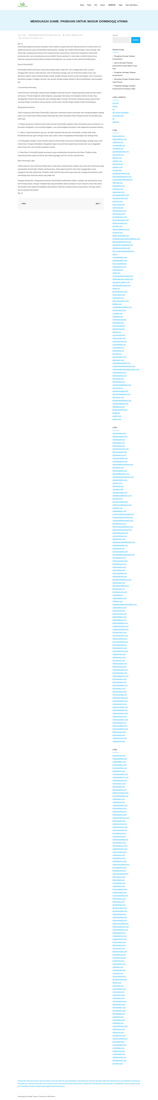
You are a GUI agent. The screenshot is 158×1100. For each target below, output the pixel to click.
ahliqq (115, 106)
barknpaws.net (118, 486)
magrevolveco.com (120, 716)
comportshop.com (119, 372)
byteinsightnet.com (120, 815)
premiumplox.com (119, 310)
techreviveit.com (119, 660)
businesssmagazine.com (122, 176)
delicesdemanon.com (121, 301)
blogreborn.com (118, 186)
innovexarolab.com (120, 695)
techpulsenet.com (119, 871)
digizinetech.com (119, 688)
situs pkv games (32, 1081)
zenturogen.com (119, 998)
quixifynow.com (118, 961)
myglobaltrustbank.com (121, 363)
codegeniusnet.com (120, 805)
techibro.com (117, 226)
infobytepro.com (119, 799)
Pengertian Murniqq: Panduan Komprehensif (124, 57)
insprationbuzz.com (120, 461)
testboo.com (117, 304)
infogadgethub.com (120, 759)
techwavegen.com (119, 679)
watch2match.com (119, 357)
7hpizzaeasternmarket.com (123, 276)
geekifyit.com (118, 508)
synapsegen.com (119, 1011)
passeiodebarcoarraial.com (123, 464)
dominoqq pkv (115, 1081)
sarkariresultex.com (120, 480)
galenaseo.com (118, 360)
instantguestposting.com (122, 385)
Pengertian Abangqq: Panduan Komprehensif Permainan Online (124, 87)
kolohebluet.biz (118, 323)
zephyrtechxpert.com (120, 874)
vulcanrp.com (118, 232)
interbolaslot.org (119, 440)
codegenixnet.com (120, 704)
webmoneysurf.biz (119, 320)
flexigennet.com (119, 589)
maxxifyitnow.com (119, 958)
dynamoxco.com (119, 995)
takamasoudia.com (120, 573)
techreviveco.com (119, 899)
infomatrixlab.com (119, 914)
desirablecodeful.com (121, 586)
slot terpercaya (83, 1081)
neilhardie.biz (118, 316)
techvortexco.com (119, 783)
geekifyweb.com (119, 787)
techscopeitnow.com (120, 729)
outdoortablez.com (120, 598)
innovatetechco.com (120, 651)
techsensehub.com (120, 768)
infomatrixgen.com (120, 692)
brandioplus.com (119, 1004)
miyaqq (32, 1086)
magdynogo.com (119, 741)
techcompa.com (119, 204)
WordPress (51, 1096)
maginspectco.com (120, 738)
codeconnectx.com (120, 824)
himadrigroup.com (119, 211)
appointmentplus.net (120, 391)
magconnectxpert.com (121, 864)
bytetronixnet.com (119, 732)
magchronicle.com (120, 614)
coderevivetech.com (120, 713)
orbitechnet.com (119, 1029)
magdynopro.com (119, 654)
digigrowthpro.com (120, 139)
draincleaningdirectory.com (123, 527)
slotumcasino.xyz (119, 338)
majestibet (24, 1086)
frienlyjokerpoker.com (121, 220)
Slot (81, 35)
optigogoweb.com (119, 1057)
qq (113, 109)
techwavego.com (119, 883)
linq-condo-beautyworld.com (123, 251)
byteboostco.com (119, 858)
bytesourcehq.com (120, 811)
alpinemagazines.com (121, 229)
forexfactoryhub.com (120, 198)
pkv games (34, 38)
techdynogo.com (119, 611)
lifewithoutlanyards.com (121, 285)
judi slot (115, 103)
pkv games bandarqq (121, 112)
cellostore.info (118, 489)
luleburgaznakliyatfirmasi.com (124, 542)
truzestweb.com (118, 1042)
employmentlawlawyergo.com (124, 366)
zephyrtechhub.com (120, 1039)
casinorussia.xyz (119, 335)
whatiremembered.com (121, 248)
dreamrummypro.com (121, 449)
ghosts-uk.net (118, 164)
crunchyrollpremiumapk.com (123, 514)
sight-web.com (118, 208)
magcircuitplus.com (120, 726)
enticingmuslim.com (120, 552)
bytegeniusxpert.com (120, 793)
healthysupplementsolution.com (125, 604)
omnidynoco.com (119, 1035)
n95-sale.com (118, 183)
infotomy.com (118, 601)
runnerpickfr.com (119, 145)
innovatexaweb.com (120, 774)
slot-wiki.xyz (117, 354)
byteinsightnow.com (120, 710)
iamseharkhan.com (120, 471)
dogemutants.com (119, 567)
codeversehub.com (120, 917)
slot (41, 38)
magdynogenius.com (120, 626)
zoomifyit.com (118, 1063)
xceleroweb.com (119, 1054)
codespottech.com (119, 607)
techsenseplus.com (120, 673)
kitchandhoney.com (120, 292)
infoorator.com (118, 270)
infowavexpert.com (120, 663)
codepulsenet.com (120, 936)
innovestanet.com (119, 976)
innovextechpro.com (120, 635)
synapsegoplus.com (120, 930)
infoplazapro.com (119, 657)
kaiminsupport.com (120, 452)
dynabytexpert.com (120, 979)
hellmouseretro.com (120, 561)
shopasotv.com (118, 379)
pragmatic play (118, 116)
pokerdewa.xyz (118, 351)
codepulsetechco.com (121, 818)
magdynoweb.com (120, 892)
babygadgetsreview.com (122, 242)
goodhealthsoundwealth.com (124, 555)
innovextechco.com (120, 846)
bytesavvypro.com (119, 682)
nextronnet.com (118, 992)
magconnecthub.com (120, 923)
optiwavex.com (118, 1032)
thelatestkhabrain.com (121, 474)
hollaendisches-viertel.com (123, 279)
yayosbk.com (118, 313)
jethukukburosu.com (120, 533)
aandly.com (117, 416)
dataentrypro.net (119, 446)
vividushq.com (118, 1017)
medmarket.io (118, 595)
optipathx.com (118, 967)
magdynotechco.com (120, 777)
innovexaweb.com (119, 1001)
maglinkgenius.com (120, 849)
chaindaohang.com (120, 257)
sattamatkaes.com (119, 511)
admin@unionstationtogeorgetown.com (44, 35)
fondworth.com (118, 467)
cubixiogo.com (118, 1023)
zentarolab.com (118, 1048)
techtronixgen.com (120, 632)
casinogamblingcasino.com (123, 520)
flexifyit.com (117, 983)
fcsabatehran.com (119, 564)
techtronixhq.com (119, 755)
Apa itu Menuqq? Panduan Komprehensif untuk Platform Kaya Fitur (125, 66)
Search (115, 35)
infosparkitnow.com (120, 780)
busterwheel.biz (119, 329)
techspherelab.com (120, 911)
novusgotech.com (119, 989)
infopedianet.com (119, 933)
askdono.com (118, 167)
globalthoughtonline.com (122, 495)
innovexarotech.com (120, 720)
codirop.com (117, 161)
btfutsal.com (117, 158)
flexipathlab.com (119, 1014)
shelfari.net (117, 332)
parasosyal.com (119, 548)
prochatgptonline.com (121, 195)
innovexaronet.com (120, 830)
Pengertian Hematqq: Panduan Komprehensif (124, 74)
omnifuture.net (118, 148)
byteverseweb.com (120, 920)
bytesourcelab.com (120, 951)
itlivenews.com (118, 397)
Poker (67, 35)
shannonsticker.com (120, 458)
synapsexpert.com (119, 1045)
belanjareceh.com (119, 455)
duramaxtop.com (119, 570)
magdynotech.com (120, 939)
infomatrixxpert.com (120, 827)
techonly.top (117, 170)
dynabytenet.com (119, 905)
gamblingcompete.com (121, 173)
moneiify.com (118, 499)
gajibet (38, 1086)
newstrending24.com (120, 404)
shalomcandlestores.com (122, 505)
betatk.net (116, 413)
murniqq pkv (136, 1081)
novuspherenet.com (120, 1026)
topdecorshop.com (120, 376)
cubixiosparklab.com (120, 839)
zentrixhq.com (118, 973)
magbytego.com (119, 802)
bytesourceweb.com (120, 707)
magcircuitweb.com (120, 639)
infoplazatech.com (119, 790)
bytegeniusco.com (119, 667)
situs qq (54, 1081)
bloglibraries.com (119, 539)
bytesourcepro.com (120, 908)
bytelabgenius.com (120, 648)
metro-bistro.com (119, 295)
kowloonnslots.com (120, 223)
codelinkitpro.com (119, 762)
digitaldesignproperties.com (123, 477)
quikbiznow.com (119, 1051)
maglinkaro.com (119, 902)
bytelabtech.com (119, 771)
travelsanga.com (119, 382)
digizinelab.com (119, 880)
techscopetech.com (120, 889)
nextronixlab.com (119, 970)
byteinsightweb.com (120, 623)
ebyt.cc (115, 254)
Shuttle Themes (33, 1096)
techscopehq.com (119, 942)
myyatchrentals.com (120, 502)
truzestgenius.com (119, 868)
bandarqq (127, 1081)
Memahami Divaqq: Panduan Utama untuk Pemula (126, 80)
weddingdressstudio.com (122, 307)
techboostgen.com (120, 765)
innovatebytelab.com (120, 796)
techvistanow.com (119, 833)
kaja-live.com (118, 201)
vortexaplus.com (119, 1020)
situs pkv (116, 122)
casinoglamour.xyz (120, 341)
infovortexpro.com (119, 723)
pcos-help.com (118, 155)
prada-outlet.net (118, 136)
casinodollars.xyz (119, 344)
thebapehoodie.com (120, 545)
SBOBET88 (74, 35)
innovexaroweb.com (120, 895)
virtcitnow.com (118, 189)
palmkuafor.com (119, 443)
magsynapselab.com (120, 629)
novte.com (116, 273)
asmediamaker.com (120, 492)
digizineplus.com (119, 945)
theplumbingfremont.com (122, 400)
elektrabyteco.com (119, 861)
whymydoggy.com (119, 433)
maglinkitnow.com (119, 620)
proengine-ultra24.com (121, 282)
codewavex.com (119, 855)
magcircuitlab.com (119, 852)
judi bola (25, 38)
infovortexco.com (119, 877)
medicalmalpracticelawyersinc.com (126, 369)
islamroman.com (119, 214)
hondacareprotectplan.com (123, 517)
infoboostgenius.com (120, 676)
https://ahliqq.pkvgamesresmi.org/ (53, 1086)
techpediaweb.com (120, 645)
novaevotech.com (119, 843)
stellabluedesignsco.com (122, 580)
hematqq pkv (23, 1083)
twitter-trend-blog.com (121, 236)
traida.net (116, 288)
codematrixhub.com (120, 670)
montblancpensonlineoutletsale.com (126, 239)
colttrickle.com (118, 142)
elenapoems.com (119, 558)
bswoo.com (117, 419)
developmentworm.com (121, 394)
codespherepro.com (120, 701)
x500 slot (106, 1081)
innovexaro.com (119, 948)
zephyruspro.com (119, 964)
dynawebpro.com (119, 1007)
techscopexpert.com (120, 642)
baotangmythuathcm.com (122, 530)
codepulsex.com (119, 886)
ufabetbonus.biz (119, 407)
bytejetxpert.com (119, 735)
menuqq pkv (22, 1081)
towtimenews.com (119, 524)
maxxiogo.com (118, 986)
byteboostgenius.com (121, 927)
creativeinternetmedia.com (123, 180)
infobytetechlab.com (120, 698)
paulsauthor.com (119, 583)
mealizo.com (117, 483)
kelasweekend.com (120, 410)
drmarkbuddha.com (120, 260)
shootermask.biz (119, 326)
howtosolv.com (118, 298)
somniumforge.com (120, 536)
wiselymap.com (118, 192)
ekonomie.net (118, 388)
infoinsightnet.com (119, 808)
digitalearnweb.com (120, 436)
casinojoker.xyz (118, 347)
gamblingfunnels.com (121, 152)
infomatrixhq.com (119, 836)
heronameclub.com (120, 592)
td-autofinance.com (120, 217)
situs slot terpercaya (35, 1083)
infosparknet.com (119, 955)
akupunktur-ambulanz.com (123, 245)
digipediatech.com (120, 617)
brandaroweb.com (119, 1060)
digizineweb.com (119, 821)
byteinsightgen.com (120, 685)
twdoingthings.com (120, 576)
